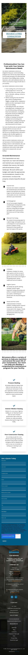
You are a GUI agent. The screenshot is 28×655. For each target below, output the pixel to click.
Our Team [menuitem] (14, 606)
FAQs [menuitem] (14, 636)
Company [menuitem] (14, 602)
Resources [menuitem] (14, 624)
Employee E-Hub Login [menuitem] (14, 633)
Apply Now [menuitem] (14, 627)
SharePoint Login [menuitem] (14, 640)
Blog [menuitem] (14, 629)
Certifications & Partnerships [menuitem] (14, 608)
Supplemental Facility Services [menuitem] (14, 621)
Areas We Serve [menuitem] (14, 610)
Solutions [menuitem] (14, 615)
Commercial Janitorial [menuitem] (14, 619)
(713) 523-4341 (16, 574)
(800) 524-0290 (17, 573)
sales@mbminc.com (16, 581)
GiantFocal (17, 651)
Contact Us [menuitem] (14, 631)
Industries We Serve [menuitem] (14, 612)
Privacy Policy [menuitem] (14, 638)
